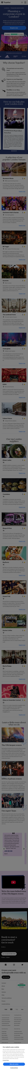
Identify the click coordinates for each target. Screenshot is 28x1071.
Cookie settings (14, 1067)
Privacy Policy (6, 1060)
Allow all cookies (14, 1064)
